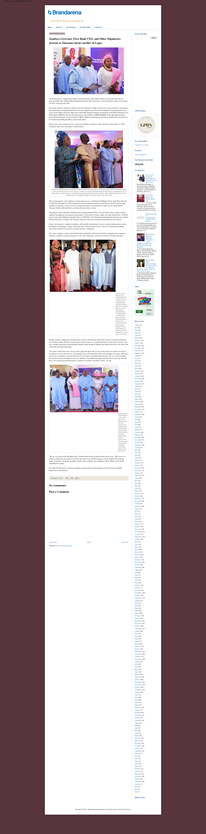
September (138, 353)
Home (50, 27)
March (137, 338)
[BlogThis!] (72, 478)
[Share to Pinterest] (78, 478)
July (136, 328)
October (137, 351)
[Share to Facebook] (76, 478)
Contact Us (98, 27)
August (137, 325)
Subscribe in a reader (141, 145)
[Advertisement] (146, 74)
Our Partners (71, 27)
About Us (59, 27)
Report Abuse (140, 797)
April (136, 335)
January (137, 343)
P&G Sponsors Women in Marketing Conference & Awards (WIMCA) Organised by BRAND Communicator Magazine (146, 240)
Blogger (128, 809)
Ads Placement (85, 27)
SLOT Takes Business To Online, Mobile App (150, 198)
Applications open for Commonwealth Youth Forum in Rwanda (151, 217)
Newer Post (53, 542)
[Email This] (70, 478)
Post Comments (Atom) (65, 546)
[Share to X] (74, 478)
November (138, 348)
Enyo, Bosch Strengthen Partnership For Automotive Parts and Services (151, 178)
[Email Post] (66, 478)
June (136, 330)
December (138, 346)
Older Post (124, 542)
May (136, 333)
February (137, 340)
